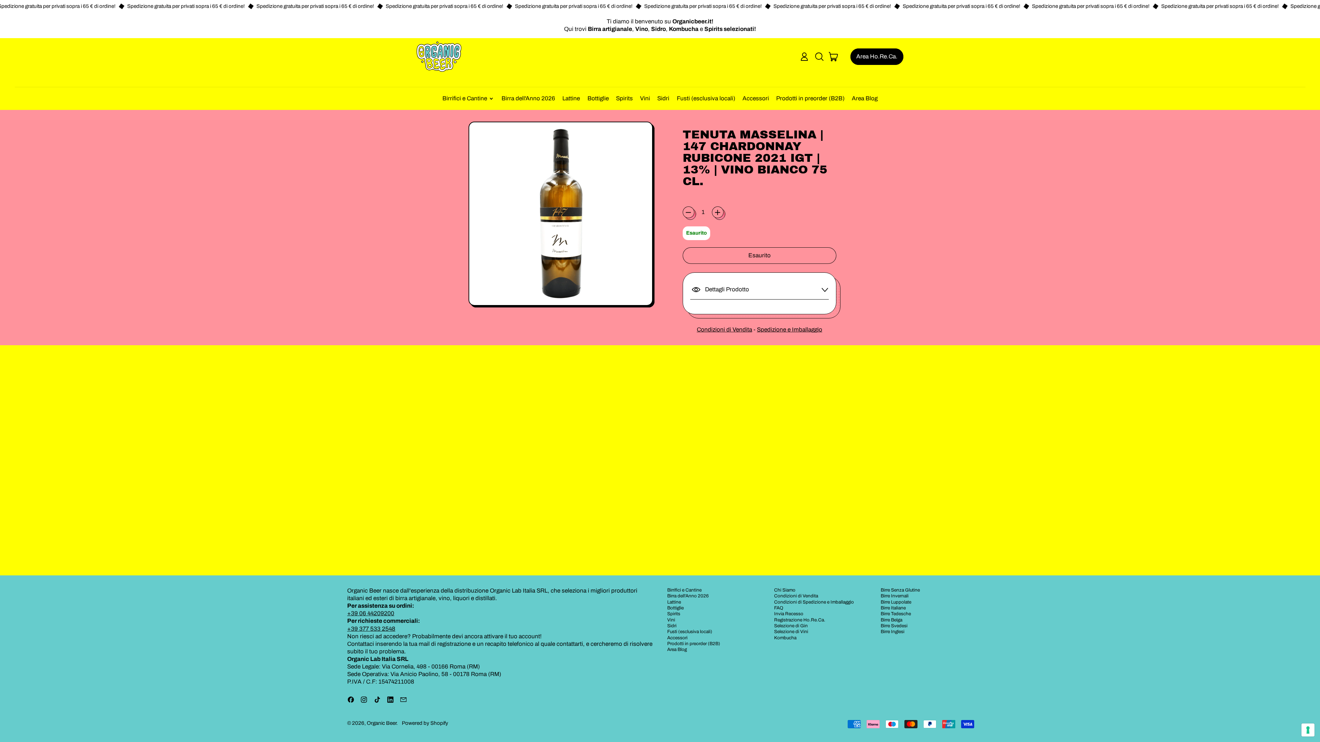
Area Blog (865, 98)
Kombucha (785, 637)
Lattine (571, 98)
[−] (688, 212)
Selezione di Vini (791, 631)
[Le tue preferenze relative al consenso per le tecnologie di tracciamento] (1307, 730)
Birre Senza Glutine (900, 590)
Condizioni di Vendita (724, 329)
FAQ (778, 607)
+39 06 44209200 (370, 613)
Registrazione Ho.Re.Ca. (799, 619)
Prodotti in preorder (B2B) (810, 98)
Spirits (624, 98)
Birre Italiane (893, 607)
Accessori (755, 98)
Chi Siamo (784, 590)
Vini (645, 98)
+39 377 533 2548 (371, 629)
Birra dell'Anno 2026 (528, 98)
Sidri (663, 98)
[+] (718, 212)
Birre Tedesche (896, 613)
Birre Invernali (895, 595)
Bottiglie (598, 98)
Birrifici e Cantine (684, 590)
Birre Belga (891, 619)
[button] (819, 57)
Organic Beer (381, 723)
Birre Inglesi (892, 631)
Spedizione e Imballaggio (789, 329)
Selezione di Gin (791, 625)
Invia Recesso (788, 613)
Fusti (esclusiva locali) (706, 98)
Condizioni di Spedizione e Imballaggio (814, 602)
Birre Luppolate (896, 602)
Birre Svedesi (894, 625)
